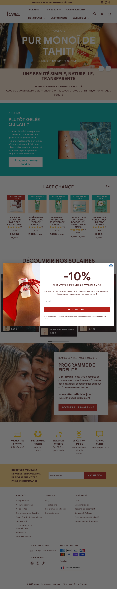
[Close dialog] (111, 266)
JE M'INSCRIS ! (77, 309)
